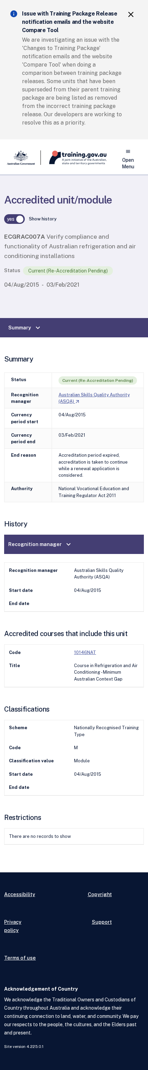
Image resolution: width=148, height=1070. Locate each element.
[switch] (14, 219)
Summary (25, 328)
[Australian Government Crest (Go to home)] (22, 157)
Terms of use (20, 958)
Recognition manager (40, 544)
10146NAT (85, 652)
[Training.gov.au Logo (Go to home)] (74, 157)
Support (102, 922)
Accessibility (19, 894)
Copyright (100, 894)
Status (12, 270)
